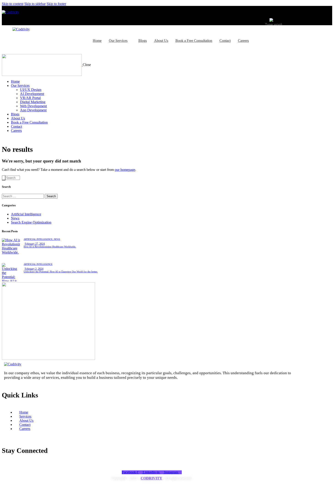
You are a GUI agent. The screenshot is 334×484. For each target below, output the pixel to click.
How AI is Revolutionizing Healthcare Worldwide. (50, 246)
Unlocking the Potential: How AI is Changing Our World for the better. (61, 271)
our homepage (125, 170)
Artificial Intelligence (26, 214)
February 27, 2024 (35, 243)
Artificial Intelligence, (39, 239)
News (15, 218)
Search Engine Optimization (31, 222)
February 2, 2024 (34, 268)
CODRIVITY (151, 478)
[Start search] (3, 177)
